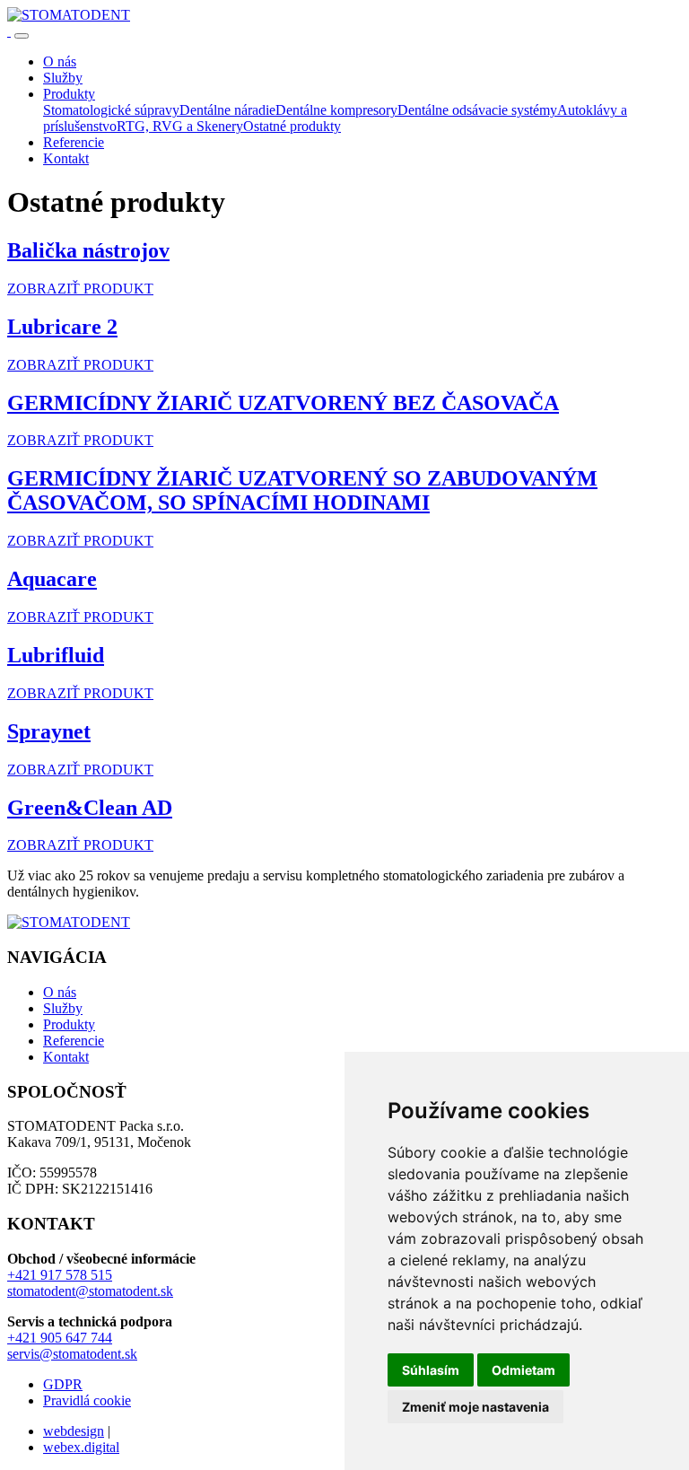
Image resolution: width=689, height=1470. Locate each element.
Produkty (69, 1024)
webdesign (73, 1431)
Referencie (73, 1040)
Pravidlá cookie (87, 1400)
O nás (59, 992)
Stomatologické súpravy (111, 110)
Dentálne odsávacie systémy (477, 110)
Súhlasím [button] (430, 1370)
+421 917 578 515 (59, 1274)
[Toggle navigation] (21, 36)
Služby (63, 1008)
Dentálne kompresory (336, 110)
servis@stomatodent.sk (72, 1353)
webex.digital (81, 1447)
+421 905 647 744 (59, 1337)
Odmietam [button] (523, 1370)
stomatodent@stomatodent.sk (90, 1291)
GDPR (63, 1384)
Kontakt (66, 1056)
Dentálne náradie (227, 110)
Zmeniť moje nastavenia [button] (475, 1406)
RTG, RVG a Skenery (180, 126)
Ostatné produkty (292, 126)
